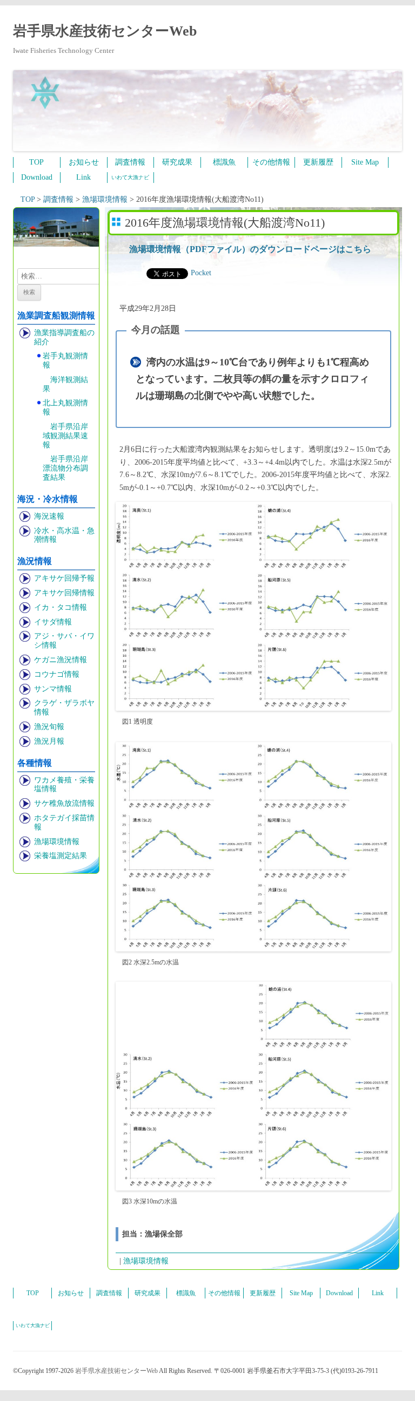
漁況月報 (49, 741)
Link (83, 177)
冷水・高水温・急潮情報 (64, 535)
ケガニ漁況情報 (60, 660)
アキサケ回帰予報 (64, 578)
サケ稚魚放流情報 (64, 803)
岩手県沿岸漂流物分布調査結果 (65, 468)
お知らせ (84, 162)
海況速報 (49, 516)
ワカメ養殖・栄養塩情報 (64, 784)
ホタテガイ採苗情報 (64, 822)
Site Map (365, 162)
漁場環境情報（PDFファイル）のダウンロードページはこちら (250, 249)
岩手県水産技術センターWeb (105, 31)
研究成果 (177, 162)
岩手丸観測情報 (65, 360)
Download (36, 177)
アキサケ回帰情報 (64, 593)
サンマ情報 (53, 689)
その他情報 (271, 162)
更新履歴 (318, 162)
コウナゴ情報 (56, 674)
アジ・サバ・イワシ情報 (64, 640)
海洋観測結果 (65, 384)
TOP (36, 162)
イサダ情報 (53, 622)
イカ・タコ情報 (60, 607)
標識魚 (224, 162)
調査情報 (130, 162)
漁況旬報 (49, 727)
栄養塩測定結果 (60, 856)
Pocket (201, 273)
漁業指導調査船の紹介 (64, 337)
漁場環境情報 (56, 842)
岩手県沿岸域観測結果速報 (65, 436)
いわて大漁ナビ (130, 177)
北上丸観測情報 (65, 407)
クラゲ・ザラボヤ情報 (64, 707)
